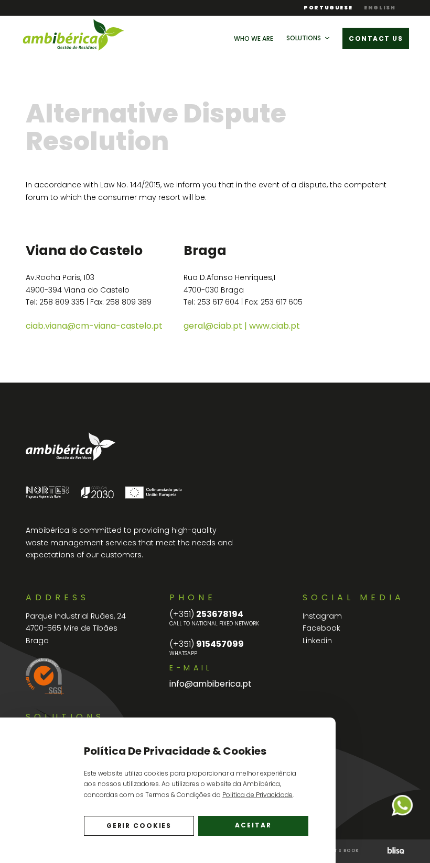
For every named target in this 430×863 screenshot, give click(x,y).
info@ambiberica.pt (210, 684)
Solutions (303, 38)
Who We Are (253, 38)
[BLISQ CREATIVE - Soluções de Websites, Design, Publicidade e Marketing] (396, 851)
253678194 (206, 614)
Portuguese (328, 7)
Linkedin (317, 640)
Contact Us (376, 38)
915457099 (206, 644)
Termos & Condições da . (219, 794)
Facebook (321, 628)
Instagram (322, 616)
